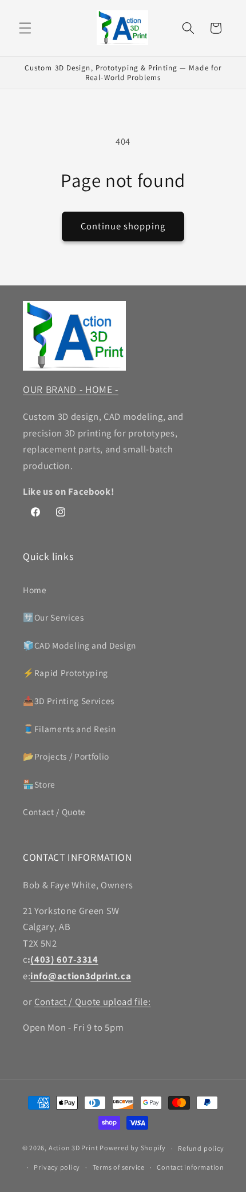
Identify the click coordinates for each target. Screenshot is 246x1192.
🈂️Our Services (53, 617)
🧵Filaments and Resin (69, 728)
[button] (25, 28)
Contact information (190, 1167)
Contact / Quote (54, 811)
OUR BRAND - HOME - (70, 389)
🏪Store (39, 784)
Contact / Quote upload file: (92, 1001)
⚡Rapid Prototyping (65, 672)
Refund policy (201, 1148)
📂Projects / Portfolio (66, 756)
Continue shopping (123, 226)
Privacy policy (57, 1167)
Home (35, 589)
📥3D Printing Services (68, 700)
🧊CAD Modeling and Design (79, 645)
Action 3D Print (73, 1148)
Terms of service (119, 1167)
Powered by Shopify (133, 1148)
